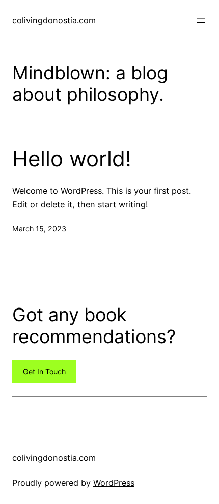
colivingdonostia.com (54, 20)
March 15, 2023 (39, 228)
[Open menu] (201, 21)
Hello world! (71, 159)
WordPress (113, 483)
